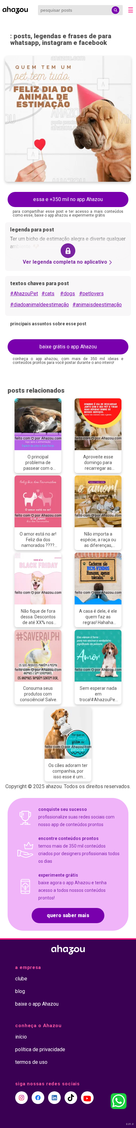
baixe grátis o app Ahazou (68, 347)
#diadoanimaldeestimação (39, 305)
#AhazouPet (24, 294)
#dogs (67, 294)
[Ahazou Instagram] (21, 1097)
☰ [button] (130, 10)
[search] (115, 10)
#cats (47, 294)
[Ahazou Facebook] (38, 1097)
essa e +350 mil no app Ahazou (68, 199)
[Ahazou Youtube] (87, 1097)
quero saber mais (68, 915)
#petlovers (91, 294)
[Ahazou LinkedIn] (54, 1097)
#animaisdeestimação (97, 305)
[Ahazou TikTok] (71, 1097)
